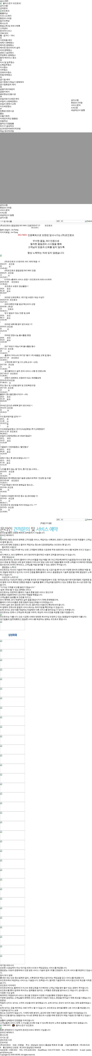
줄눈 (2, 113)
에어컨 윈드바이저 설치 (10, 48)
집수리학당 (5, 21)
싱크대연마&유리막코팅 (10, 129)
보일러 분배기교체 (8, 104)
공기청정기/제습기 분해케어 (12, 82)
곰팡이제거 (5, 92)
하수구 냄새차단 (7, 126)
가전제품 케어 (6, 40)
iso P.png (15, 230)
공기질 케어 (5, 79)
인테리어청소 (6, 72)
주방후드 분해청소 (8, 55)
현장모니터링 (6, 18)
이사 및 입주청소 (7, 62)
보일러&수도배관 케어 (9, 99)
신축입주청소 (6, 65)
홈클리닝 (4, 13)
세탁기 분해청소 (7, 43)
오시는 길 (4, 1037)
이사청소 (4, 67)
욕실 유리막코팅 (7, 131)
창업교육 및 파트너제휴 (10, 26)
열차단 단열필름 (7, 124)
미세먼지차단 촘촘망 (9, 119)
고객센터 (4, 28)
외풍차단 (4, 121)
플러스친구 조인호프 (11, 3)
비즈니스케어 (6, 16)
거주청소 (4, 70)
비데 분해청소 (6, 50)
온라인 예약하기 (7, 535)
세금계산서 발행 (78, 110)
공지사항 (4, 6)
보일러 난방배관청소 (9, 101)
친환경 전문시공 (7, 111)
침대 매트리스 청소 (8, 58)
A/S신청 (74, 108)
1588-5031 (6, 1025)
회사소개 (4, 23)
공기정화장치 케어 (8, 85)
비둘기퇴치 (5, 116)
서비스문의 (76, 105)
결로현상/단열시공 (8, 94)
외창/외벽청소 (6, 75)
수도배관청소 (6, 106)
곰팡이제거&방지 (7, 89)
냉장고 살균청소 (7, 53)
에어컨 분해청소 (7, 45)
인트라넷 (4, 1042)
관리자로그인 (6, 1040)
